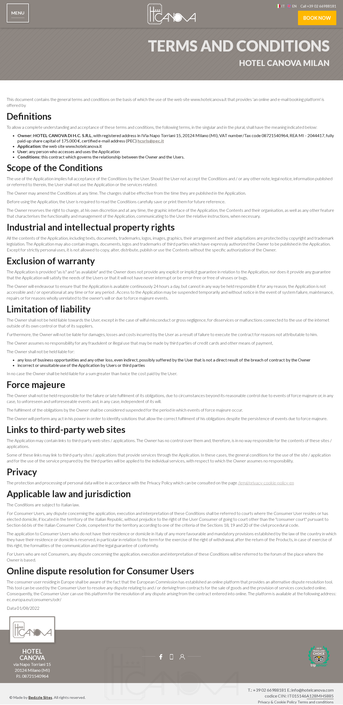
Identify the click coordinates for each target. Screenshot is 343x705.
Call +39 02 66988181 (318, 6)
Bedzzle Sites (40, 697)
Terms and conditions (315, 702)
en (294, 6)
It (283, 6)
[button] (18, 12)
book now (317, 18)
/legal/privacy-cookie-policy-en (266, 482)
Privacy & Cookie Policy (277, 702)
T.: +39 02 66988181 (267, 689)
